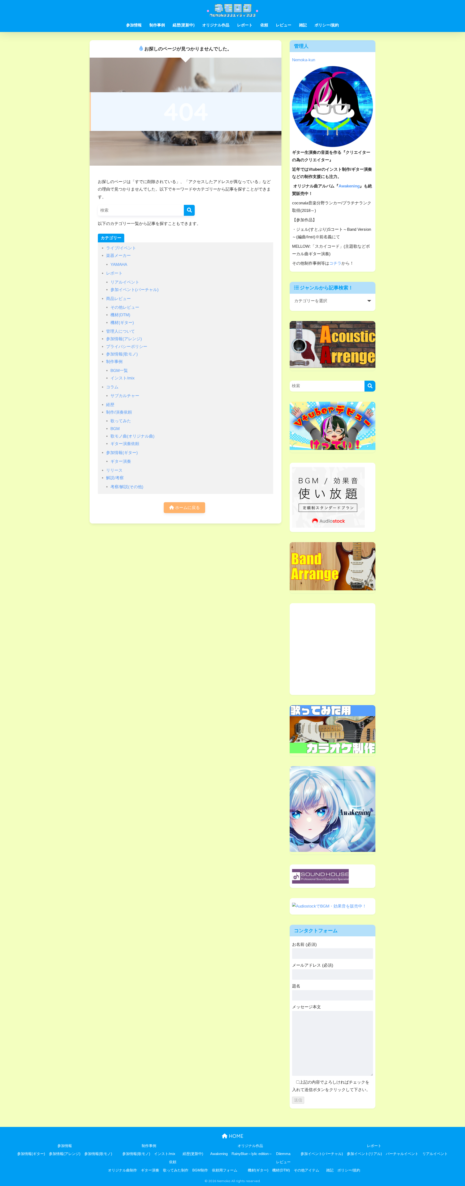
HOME (235, 1136)
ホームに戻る (187, 507)
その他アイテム (306, 1170)
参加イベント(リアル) (364, 1154)
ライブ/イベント (121, 248)
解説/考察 (115, 478)
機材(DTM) (120, 315)
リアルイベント (124, 282)
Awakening (349, 186)
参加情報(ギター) (122, 452)
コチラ (335, 263)
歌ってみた (120, 421)
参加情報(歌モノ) (122, 354)
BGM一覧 (119, 370)
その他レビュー (124, 307)
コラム (112, 387)
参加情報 (134, 25)
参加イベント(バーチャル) (134, 289)
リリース (114, 470)
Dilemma (283, 1154)
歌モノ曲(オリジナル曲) (132, 436)
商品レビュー (118, 298)
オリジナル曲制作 (122, 1170)
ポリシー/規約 (327, 25)
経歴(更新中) (183, 25)
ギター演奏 (120, 461)
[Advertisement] (332, 653)
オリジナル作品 (215, 25)
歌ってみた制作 (175, 1170)
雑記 (303, 25)
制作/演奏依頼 (119, 412)
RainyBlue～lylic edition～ (252, 1154)
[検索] (189, 210)
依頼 (264, 25)
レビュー (283, 25)
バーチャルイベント (402, 1154)
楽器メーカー (118, 255)
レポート (245, 25)
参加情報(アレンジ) (124, 339)
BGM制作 (200, 1170)
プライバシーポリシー (126, 346)
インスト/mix (122, 378)
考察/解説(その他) (126, 487)
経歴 (110, 404)
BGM (115, 428)
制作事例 (157, 25)
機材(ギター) (122, 322)
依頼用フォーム (224, 1170)
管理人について (120, 331)
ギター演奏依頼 (124, 443)
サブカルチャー (124, 395)
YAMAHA (118, 264)
